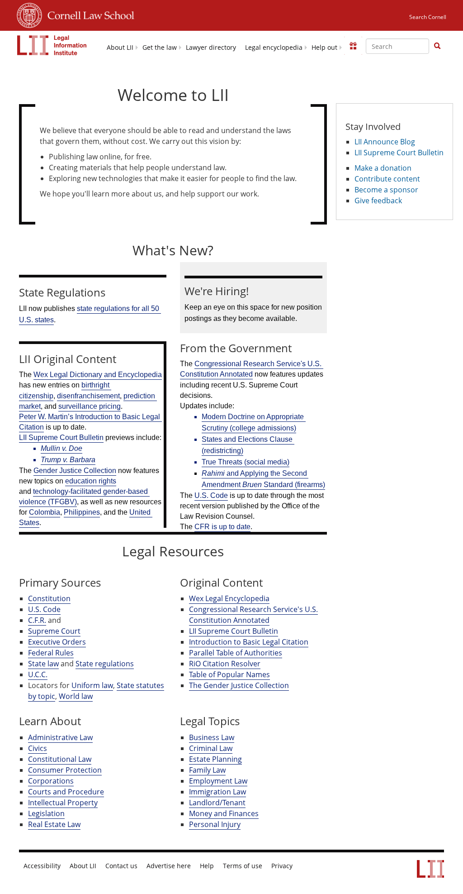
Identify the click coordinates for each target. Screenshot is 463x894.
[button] (437, 46)
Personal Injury (215, 824)
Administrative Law (60, 737)
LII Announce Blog (384, 142)
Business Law (211, 737)
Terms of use (242, 866)
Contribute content (387, 179)
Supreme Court (54, 631)
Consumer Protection (65, 770)
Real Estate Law (54, 824)
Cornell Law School (88, 14)
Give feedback (378, 201)
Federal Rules (51, 653)
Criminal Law (210, 748)
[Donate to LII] (353, 46)
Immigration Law (217, 792)
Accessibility (42, 866)
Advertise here (168, 866)
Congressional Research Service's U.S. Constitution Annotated (253, 614)
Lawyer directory (211, 47)
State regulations (105, 664)
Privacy (282, 866)
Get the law (159, 47)
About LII (120, 47)
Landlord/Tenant (217, 803)
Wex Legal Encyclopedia (229, 598)
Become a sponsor (386, 190)
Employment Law (218, 781)
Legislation (46, 813)
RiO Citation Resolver (224, 664)
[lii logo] (52, 45)
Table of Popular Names (229, 674)
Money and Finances (224, 813)
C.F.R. (37, 620)
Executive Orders (57, 642)
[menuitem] (120, 47)
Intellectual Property (63, 803)
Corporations (51, 781)
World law (76, 696)
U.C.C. (37, 674)
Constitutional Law (59, 759)
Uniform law (92, 685)
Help (207, 866)
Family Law (207, 770)
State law (43, 664)
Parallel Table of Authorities (235, 653)
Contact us (121, 866)
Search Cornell (427, 17)
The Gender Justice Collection (239, 685)
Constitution (49, 598)
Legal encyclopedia (273, 47)
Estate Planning (215, 759)
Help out (324, 47)
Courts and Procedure (66, 792)
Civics (37, 748)
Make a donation (382, 168)
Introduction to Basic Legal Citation (248, 642)
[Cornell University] (29, 14)
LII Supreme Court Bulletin (233, 631)
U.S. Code (44, 609)
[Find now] (437, 46)
